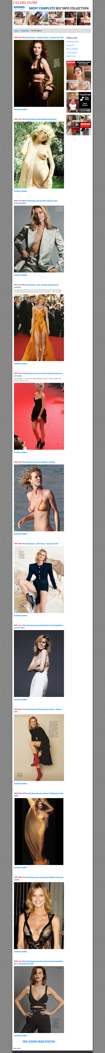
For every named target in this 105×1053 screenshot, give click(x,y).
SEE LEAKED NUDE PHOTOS (39, 1041)
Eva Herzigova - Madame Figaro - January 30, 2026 (44, 37)
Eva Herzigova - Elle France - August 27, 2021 (41, 544)
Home (16, 31)
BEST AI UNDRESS (72, 49)
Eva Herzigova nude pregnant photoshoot (40, 119)
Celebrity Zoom (71, 56)
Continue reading (20, 109)
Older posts (17, 1048)
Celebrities (25, 31)
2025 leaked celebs (72, 41)
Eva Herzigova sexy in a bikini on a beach (39, 462)
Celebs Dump (25, 3)
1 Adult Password (71, 52)
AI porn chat (70, 45)
